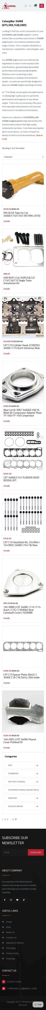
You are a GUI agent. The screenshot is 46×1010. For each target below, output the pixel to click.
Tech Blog (10, 948)
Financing (10, 959)
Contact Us (11, 938)
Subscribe (35, 852)
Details (6, 221)
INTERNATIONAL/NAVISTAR (22, 790)
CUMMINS (13, 773)
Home (9, 922)
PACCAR (12, 798)
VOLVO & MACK (15, 806)
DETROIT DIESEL (16, 782)
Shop (8, 927)
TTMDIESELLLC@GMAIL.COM (22, 988)
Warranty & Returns (15, 943)
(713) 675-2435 (14, 982)
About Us (10, 932)
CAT (10, 765)
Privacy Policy (12, 953)
